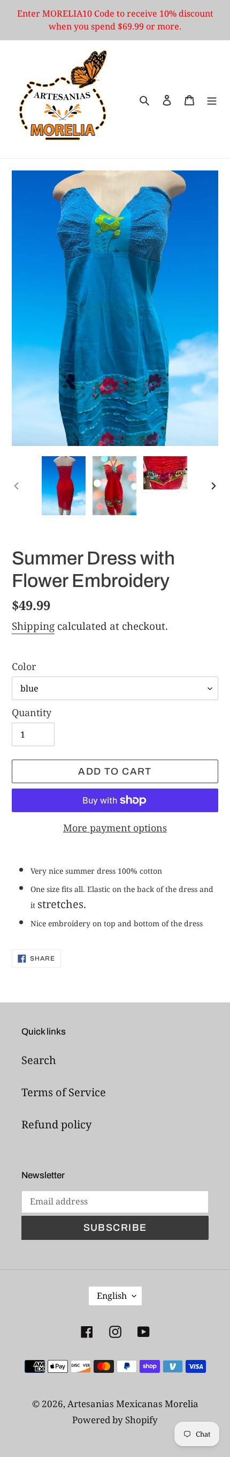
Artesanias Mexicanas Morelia (132, 1403)
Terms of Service (63, 1092)
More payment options (115, 827)
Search (38, 1060)
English (112, 1296)
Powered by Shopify (115, 1420)
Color (24, 666)
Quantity (31, 712)
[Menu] (212, 99)
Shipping (33, 626)
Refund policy (56, 1124)
